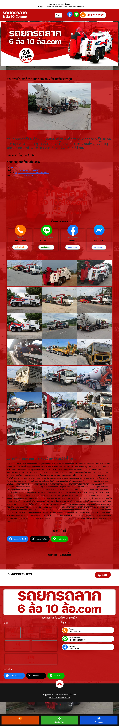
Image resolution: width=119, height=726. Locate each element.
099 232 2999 (95, 14)
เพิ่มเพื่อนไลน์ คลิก (46, 237)
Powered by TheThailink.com (59, 697)
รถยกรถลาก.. (73, 240)
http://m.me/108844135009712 (24, 175)
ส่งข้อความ (99, 237)
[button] (103, 575)
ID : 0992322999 (46, 240)
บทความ (31, 662)
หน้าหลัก (13, 635)
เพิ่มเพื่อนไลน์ (59, 722)
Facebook (72, 646)
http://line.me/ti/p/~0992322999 (30, 170)
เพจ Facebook (73, 237)
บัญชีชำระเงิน (49, 635)
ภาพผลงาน (31, 635)
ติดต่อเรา (44, 649)
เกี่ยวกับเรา (17, 649)
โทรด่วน (20, 237)
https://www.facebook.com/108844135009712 (32, 173)
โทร (20, 722)
